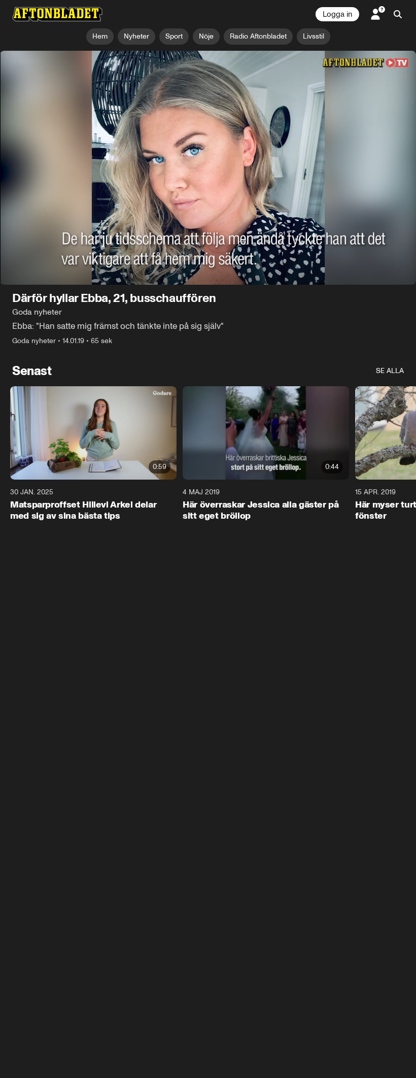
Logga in (337, 14)
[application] (208, 168)
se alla (390, 370)
